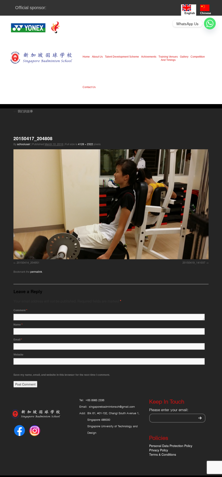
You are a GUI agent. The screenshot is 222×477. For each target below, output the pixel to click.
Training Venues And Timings (168, 58)
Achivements (148, 56)
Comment (20, 310)
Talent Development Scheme (122, 56)
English (189, 13)
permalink (36, 271)
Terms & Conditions (162, 454)
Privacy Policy (158, 450)
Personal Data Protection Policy (170, 446)
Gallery (184, 56)
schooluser (23, 144)
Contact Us (89, 87)
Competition (198, 56)
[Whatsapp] (210, 23)
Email (17, 339)
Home (86, 56)
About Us (97, 56)
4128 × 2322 (85, 144)
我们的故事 (23, 111)
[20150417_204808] (111, 204)
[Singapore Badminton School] (41, 57)
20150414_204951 (28, 262)
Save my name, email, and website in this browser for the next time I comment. (61, 375)
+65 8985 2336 (94, 400)
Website (18, 354)
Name (18, 324)
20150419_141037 (194, 262)
